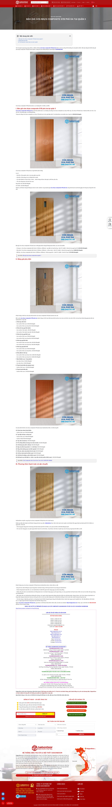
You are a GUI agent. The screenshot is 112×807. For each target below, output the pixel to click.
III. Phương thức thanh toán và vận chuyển (28, 42)
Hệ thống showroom (66, 2)
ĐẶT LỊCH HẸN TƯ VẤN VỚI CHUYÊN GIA (76, 710)
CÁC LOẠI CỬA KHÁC (59, 6)
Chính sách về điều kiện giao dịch (65, 798)
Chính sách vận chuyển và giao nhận (65, 796)
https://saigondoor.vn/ (72, 602)
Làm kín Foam (60, 730)
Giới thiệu (73, 2)
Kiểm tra (81, 734)
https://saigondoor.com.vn (56, 631)
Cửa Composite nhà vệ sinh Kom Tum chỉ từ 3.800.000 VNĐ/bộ (37, 460)
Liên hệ (87, 2)
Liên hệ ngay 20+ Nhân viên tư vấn (51, 772)
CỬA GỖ (27, 6)
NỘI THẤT (81, 6)
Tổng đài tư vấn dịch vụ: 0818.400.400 (43, 775)
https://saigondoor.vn (56, 632)
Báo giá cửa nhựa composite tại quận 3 (32, 255)
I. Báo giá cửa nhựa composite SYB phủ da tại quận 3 (30, 39)
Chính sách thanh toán (62, 788)
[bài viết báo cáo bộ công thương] (25, 796)
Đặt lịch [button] (109, 221)
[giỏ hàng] (93, 6)
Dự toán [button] (109, 225)
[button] (3, 794)
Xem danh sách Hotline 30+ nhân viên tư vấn (76, 706)
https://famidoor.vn (56, 637)
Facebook (82, 788)
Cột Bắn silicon (79, 730)
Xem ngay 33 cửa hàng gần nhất (33, 772)
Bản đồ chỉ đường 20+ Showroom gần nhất (76, 702)
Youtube (82, 791)
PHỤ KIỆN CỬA (71, 6)
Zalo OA (82, 796)
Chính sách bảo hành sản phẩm (64, 791)
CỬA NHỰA (19, 6)
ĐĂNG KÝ (44, 713)
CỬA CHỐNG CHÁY (46, 6)
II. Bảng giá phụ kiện (22, 40)
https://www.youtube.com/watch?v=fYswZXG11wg (27, 608)
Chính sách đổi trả (61, 793)
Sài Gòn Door (57, 639)
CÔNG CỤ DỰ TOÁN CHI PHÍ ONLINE (76, 714)
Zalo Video (82, 799)
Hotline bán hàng (56, 2)
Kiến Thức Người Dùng (56, 16)
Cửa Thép (36, 6)
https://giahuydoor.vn (56, 636)
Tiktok (81, 794)
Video (83, 2)
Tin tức (78, 2)
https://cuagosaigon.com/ (56, 634)
